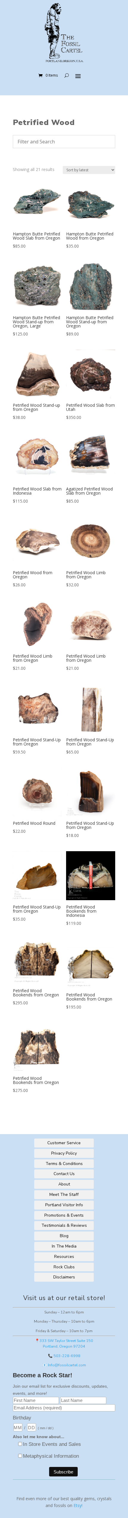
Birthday (22, 1418)
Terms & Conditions (64, 1163)
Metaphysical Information (51, 1456)
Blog (64, 1236)
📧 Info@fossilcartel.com (64, 1364)
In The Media (64, 1246)
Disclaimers (64, 1277)
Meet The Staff (64, 1194)
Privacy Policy (64, 1153)
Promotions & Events (64, 1215)
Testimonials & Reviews (64, 1225)
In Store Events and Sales (52, 1444)
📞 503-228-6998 (64, 1355)
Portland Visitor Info (64, 1205)
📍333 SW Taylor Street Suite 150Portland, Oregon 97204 (64, 1343)
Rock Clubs (64, 1267)
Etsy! (78, 1505)
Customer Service (64, 1143)
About (64, 1184)
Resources (64, 1256)
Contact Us (64, 1174)
